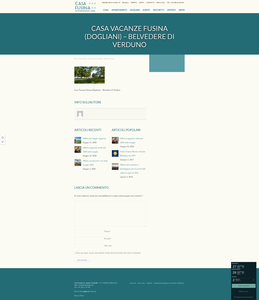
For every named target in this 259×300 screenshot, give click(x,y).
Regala (125, 2)
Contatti (150, 2)
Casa (105, 10)
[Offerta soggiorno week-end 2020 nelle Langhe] (77, 149)
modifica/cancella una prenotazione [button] (244, 297)
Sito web (107, 245)
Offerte (171, 10)
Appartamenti (119, 10)
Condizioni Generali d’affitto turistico (168, 283)
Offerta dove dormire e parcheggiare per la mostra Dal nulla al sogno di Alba (133, 168)
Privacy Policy (79, 296)
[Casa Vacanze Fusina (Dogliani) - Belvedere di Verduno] (89, 76)
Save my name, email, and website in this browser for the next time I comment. (108, 252)
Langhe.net (86, 291)
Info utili (161, 2)
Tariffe (134, 2)
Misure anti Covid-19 (111, 2)
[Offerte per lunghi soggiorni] (77, 140)
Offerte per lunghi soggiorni (94, 138)
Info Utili (141, 283)
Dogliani (135, 10)
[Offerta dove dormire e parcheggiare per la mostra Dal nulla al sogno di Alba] (115, 166)
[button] (238, 267)
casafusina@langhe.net (85, 285)
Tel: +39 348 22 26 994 (175, 2)
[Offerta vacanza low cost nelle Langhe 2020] (77, 162)
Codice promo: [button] (244, 291)
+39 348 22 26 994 (83, 287)
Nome (107, 231)
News (182, 10)
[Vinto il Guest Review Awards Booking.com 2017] (115, 153)
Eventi (146, 10)
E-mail (107, 238)
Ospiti (141, 2)
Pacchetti (158, 10)
